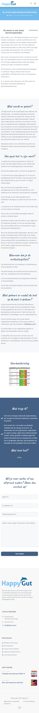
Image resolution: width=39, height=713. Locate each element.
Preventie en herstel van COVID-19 (13, 674)
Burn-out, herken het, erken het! (12, 682)
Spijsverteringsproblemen (12, 652)
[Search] (31, 3)
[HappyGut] (9, 3)
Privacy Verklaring (29, 701)
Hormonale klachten (10, 655)
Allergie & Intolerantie (11, 643)
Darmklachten (8, 646)
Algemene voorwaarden (11, 701)
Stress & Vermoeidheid (11, 649)
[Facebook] (19, 707)
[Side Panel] (35, 3)
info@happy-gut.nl (30, 324)
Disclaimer (7, 703)
